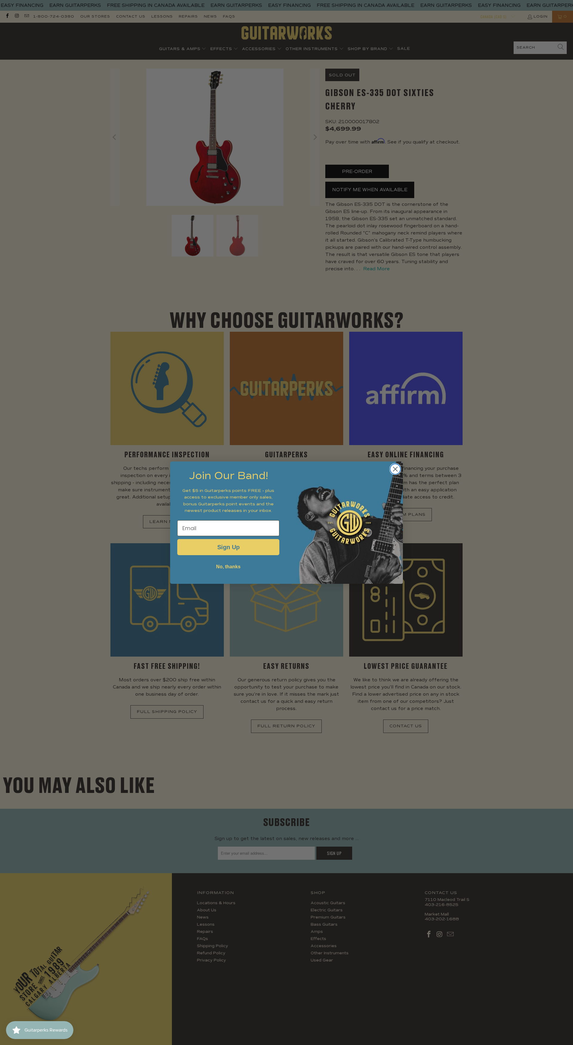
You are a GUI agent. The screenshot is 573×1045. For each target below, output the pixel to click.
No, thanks (228, 566)
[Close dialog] (395, 469)
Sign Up (228, 547)
